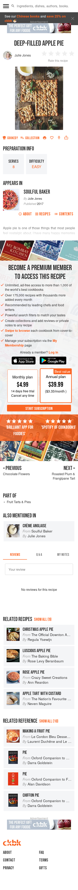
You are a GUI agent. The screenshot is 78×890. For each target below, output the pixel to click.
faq (41, 852)
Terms (43, 860)
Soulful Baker (37, 192)
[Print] (44, 137)
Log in (53, 352)
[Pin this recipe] (59, 137)
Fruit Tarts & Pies (19, 501)
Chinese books (28, 16)
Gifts (43, 867)
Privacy (8, 867)
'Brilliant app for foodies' (19, 430)
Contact (9, 860)
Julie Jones (23, 55)
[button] (13, 6)
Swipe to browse (17, 330)
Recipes (44, 214)
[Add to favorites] (51, 137)
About (27, 214)
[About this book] (11, 191)
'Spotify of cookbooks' (58, 427)
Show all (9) (42, 619)
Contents (66, 214)
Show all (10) (48, 721)
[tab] (15, 555)
